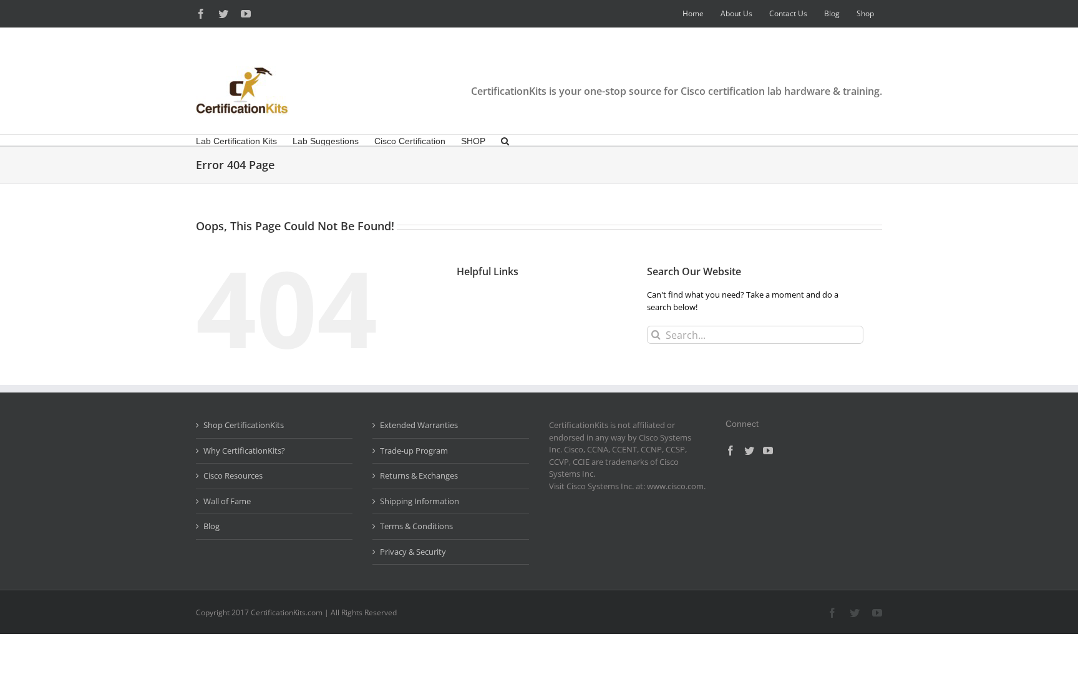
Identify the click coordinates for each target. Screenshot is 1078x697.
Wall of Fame (227, 501)
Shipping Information (419, 501)
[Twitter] (749, 451)
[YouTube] (768, 451)
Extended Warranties (419, 425)
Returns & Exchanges (419, 475)
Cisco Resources (233, 475)
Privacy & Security (413, 551)
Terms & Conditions (416, 526)
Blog (211, 526)
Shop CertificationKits (243, 425)
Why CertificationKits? (244, 450)
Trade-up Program (414, 450)
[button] (505, 140)
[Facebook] (731, 451)
